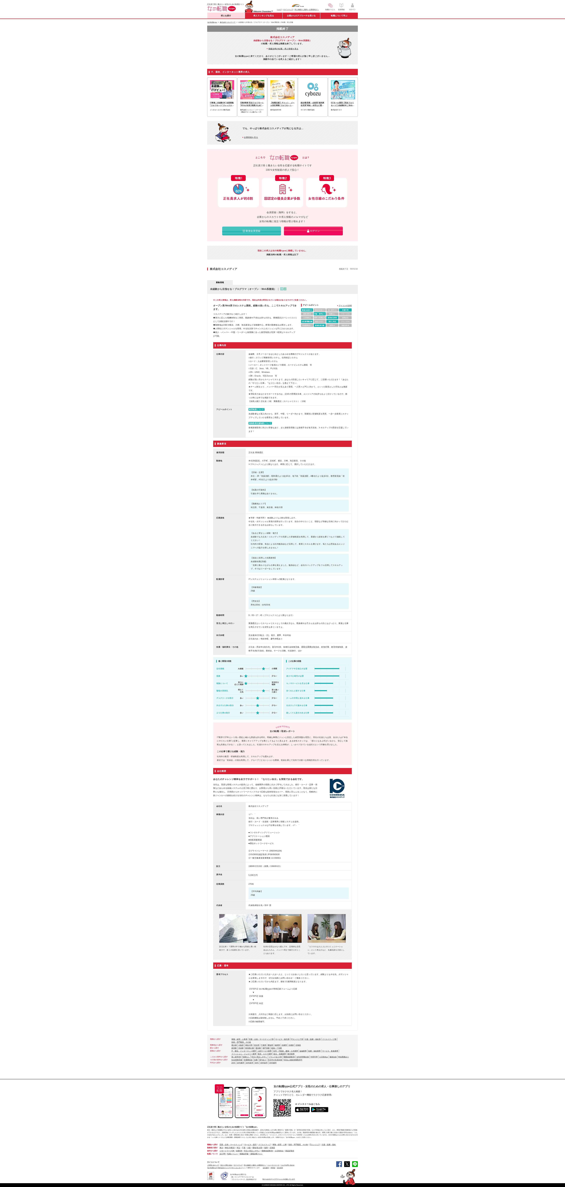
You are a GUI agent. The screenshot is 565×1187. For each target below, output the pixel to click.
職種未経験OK (289, 1057)
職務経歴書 (244, 1154)
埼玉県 (256, 1045)
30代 (257, 1063)
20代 (233, 1063)
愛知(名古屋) (257, 1148)
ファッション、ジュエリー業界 (243, 1054)
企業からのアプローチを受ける (301, 15)
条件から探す (212, 1151)
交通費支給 (248, 1060)
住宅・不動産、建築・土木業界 (285, 1051)
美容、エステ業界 (265, 1054)
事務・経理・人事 (279, 1145)
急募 (256, 1060)
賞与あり (262, 1060)
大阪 (249, 1148)
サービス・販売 (250, 1145)
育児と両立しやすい (259, 1057)
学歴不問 (314, 1057)
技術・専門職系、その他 (241, 1042)
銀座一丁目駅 (276, 1048)
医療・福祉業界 (314, 1051)
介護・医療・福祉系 (313, 1039)
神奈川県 (248, 1045)
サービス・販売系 (282, 1039)
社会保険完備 (236, 1060)
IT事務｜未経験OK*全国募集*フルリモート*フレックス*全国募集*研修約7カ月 (222, 104)
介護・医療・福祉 (329, 1145)
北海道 (298, 1045)
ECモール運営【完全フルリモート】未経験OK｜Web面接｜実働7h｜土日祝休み (342, 104)
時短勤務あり (343, 1057)
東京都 (234, 1045)
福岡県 (277, 1045)
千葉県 (263, 1045)
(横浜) (232, 1148)
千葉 (243, 1148)
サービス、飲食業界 (330, 1051)
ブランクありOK (275, 1057)
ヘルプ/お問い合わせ (287, 1165)
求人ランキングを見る (263, 15)
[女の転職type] (212, 1168)
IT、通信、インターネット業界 (243, 1051)
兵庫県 (284, 1045)
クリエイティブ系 (329, 1039)
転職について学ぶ (339, 15)
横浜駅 (258, 1048)
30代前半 (264, 1063)
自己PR (223, 1154)
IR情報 (273, 1168)
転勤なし (246, 1057)
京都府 (291, 1045)
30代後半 (273, 1063)
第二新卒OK (236, 1057)
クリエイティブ (264, 1145)
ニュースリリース (273, 1165)
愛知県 (270, 1045)
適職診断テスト (256, 1154)
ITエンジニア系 (297, 1039)
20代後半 (240, 1063)
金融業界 (303, 1051)
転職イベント (232, 1154)
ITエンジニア (315, 1145)
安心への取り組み (226, 1165)
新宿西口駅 (249, 1048)
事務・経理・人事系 (239, 1039)
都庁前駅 (266, 1048)
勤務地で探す (212, 1148)
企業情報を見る (251, 137)
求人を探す (226, 15)
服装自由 (333, 1057)
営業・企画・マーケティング (231, 1145)
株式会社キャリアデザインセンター (230, 1168)
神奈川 (227, 1148)
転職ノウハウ (212, 1154)
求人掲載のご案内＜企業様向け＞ (307, 9)
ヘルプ (279, 9)
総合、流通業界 (280, 1054)
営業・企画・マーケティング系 (261, 1039)
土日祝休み (323, 1057)
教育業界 (291, 1054)
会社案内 (266, 1168)
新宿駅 (234, 1048)
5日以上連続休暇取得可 (293, 1060)
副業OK (239, 1151)
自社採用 (280, 1168)
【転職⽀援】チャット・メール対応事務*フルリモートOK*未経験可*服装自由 (282, 104)
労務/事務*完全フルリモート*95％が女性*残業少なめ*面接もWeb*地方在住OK (252, 104)
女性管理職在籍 (302, 1057)
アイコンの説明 (345, 306)
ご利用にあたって (213, 1165)
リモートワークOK (227, 1151)
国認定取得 (289, 1151)
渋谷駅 (241, 1048)
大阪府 (241, 1045)
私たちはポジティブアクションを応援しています (278, 1179)
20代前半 (249, 1063)
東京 (221, 1148)
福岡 (266, 1148)
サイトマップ (288, 9)
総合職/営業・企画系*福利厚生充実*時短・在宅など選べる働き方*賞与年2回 (312, 104)
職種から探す (212, 1145)
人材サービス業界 (264, 1051)
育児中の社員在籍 (275, 1060)
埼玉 (238, 1148)
